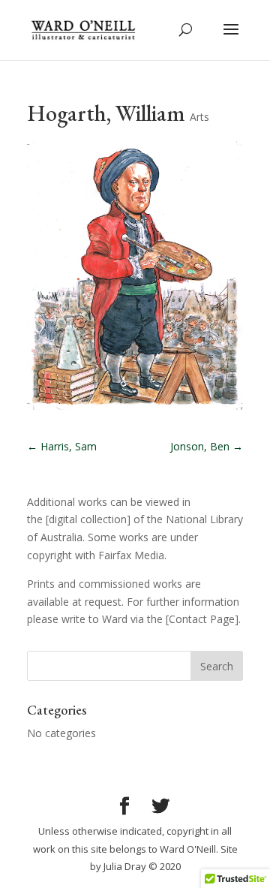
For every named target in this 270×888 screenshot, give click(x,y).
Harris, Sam (62, 446)
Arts (199, 117)
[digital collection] (88, 519)
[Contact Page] (202, 619)
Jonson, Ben (206, 446)
